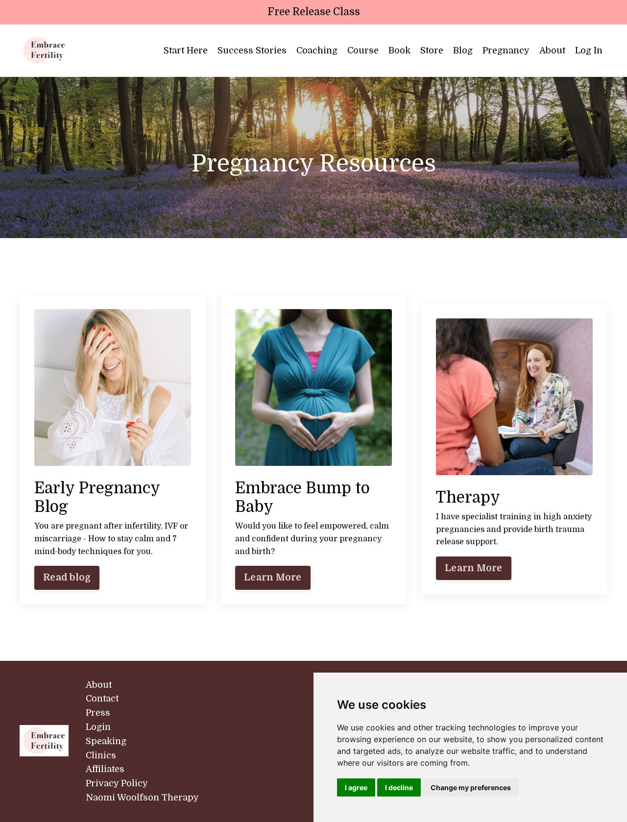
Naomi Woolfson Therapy (142, 797)
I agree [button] (356, 787)
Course (363, 50)
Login (98, 727)
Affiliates (105, 769)
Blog (463, 50)
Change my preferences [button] (471, 787)
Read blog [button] (67, 577)
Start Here (186, 50)
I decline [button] (399, 787)
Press (98, 713)
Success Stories (252, 50)
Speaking (106, 741)
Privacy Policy (117, 783)
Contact (102, 698)
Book (399, 50)
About (552, 50)
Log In (589, 50)
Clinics (101, 755)
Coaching (317, 50)
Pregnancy (506, 50)
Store (431, 50)
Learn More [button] (273, 577)
